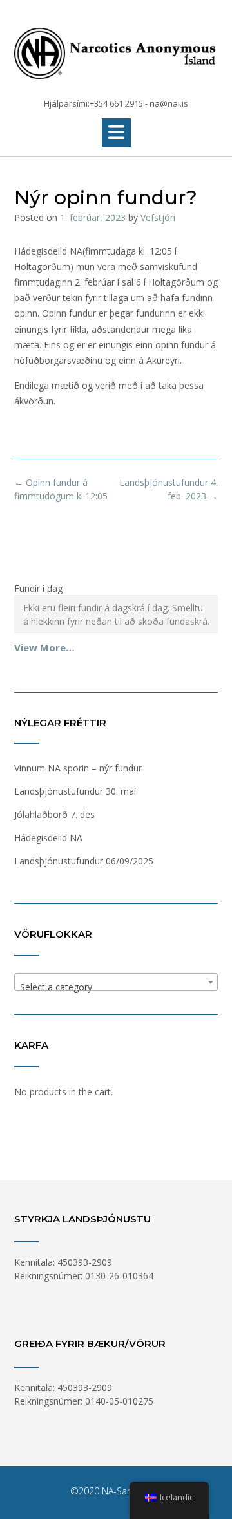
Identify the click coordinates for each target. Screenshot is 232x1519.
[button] (116, 132)
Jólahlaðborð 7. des (54, 814)
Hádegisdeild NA (48, 838)
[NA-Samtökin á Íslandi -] (116, 49)
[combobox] (116, 982)
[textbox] (116, 987)
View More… (44, 647)
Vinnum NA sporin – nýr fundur (78, 768)
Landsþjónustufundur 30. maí (75, 791)
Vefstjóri (157, 217)
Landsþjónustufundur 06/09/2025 (83, 861)
